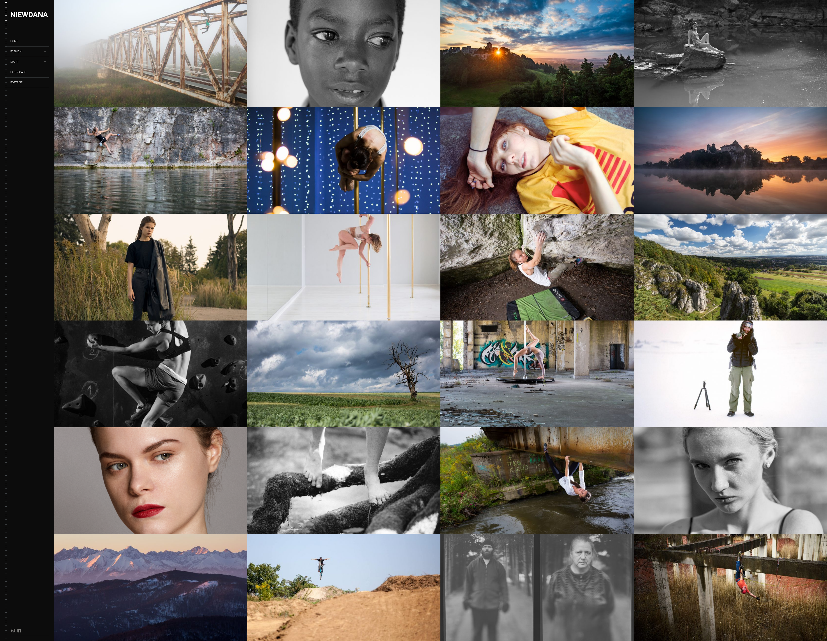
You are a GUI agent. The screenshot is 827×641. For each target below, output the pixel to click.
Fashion (16, 51)
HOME (14, 41)
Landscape (18, 72)
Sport (14, 61)
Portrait (16, 82)
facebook (19, 630)
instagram (13, 630)
